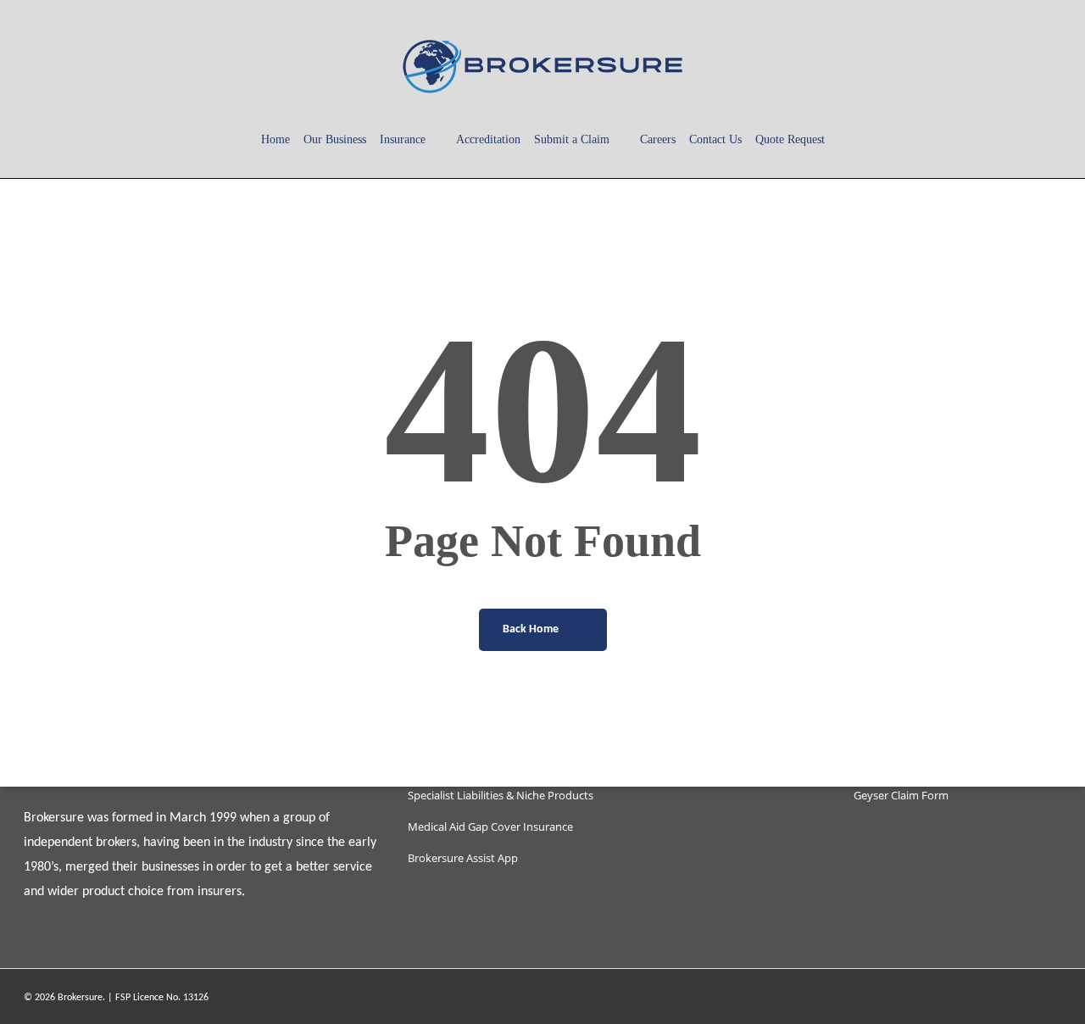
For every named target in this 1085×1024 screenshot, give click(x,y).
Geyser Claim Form (901, 795)
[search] (998, 66)
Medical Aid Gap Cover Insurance (490, 826)
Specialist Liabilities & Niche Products (500, 795)
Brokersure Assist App (463, 857)
